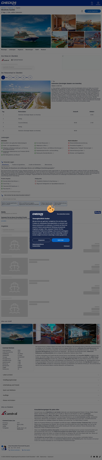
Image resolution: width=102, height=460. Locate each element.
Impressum (67, 246)
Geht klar (61, 240)
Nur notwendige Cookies (63, 214)
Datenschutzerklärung (38, 244)
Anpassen (41, 240)
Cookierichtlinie (36, 246)
